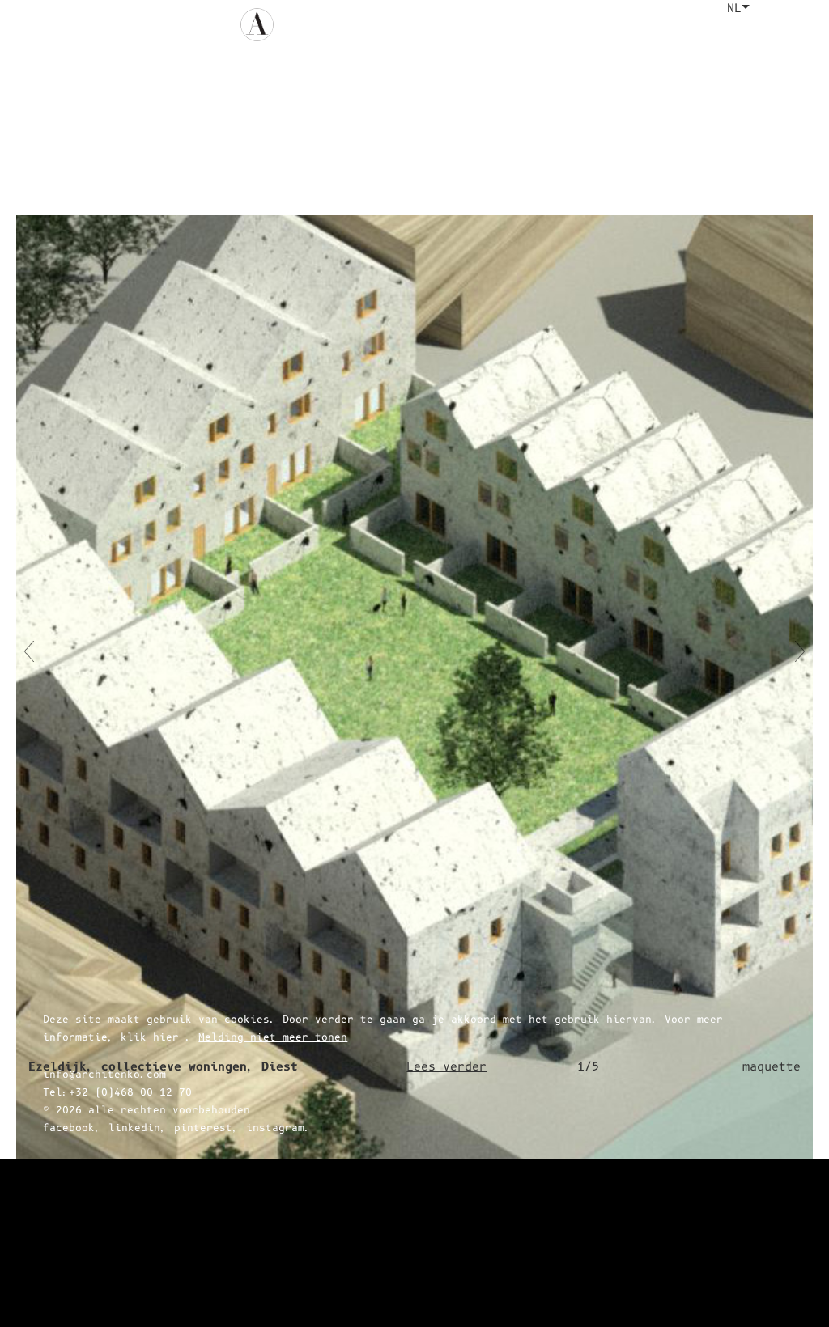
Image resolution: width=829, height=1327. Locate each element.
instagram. (278, 1284)
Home (321, 24)
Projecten (462, 24)
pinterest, (206, 1284)
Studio (618, 24)
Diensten (383, 24)
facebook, (72, 1284)
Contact (683, 24)
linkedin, (137, 1284)
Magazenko (546, 24)
